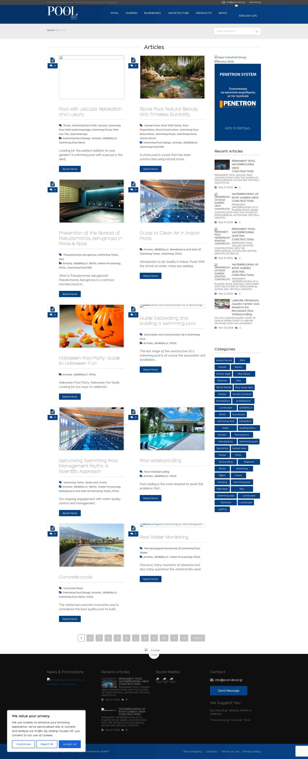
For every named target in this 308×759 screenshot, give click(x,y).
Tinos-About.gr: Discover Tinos (230, 720)
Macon (238, 367)
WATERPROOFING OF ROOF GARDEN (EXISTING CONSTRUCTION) (245, 269)
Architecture (178, 12)
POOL (115, 12)
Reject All (47, 744)
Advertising (255, 2)
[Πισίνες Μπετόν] (52, 528)
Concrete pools (75, 577)
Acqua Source (224, 360)
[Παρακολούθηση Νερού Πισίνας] (133, 528)
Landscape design (248, 496)
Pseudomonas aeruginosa (80, 254)
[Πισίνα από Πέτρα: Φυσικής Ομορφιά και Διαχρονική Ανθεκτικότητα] (133, 60)
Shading (222, 482)
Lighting (222, 509)
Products (204, 12)
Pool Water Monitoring (164, 537)
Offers (222, 475)
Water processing (109, 263)
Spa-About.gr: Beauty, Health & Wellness (230, 712)
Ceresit (222, 367)
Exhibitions (245, 421)
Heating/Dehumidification (249, 428)
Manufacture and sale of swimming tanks (85, 491)
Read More (70, 169)
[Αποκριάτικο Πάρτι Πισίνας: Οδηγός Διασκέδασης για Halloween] (52, 309)
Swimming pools (248, 441)
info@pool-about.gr (235, 2)
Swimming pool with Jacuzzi (89, 125)
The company (192, 751)
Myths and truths (96, 482)
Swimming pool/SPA (152, 147)
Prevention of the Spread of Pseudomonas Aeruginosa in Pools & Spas (90, 238)
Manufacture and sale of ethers (242, 436)
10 (164, 638)
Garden (131, 12)
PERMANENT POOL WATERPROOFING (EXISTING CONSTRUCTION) (243, 234)
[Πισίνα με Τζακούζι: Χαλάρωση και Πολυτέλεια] (52, 60)
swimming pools (165, 134)
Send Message (228, 690)
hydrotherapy (79, 134)
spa (61, 259)
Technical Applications (226, 503)
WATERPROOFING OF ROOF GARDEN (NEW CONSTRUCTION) (245, 197)
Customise (23, 744)
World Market (223, 387)
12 (184, 638)
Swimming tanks (108, 254)
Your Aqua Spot (244, 387)
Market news (239, 448)
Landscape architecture (225, 408)
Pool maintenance (241, 490)
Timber (222, 455)
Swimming (167, 253)
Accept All (69, 744)
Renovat (222, 380)
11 (174, 638)
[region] (46, 731)
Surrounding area (226, 463)
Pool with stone (171, 125)
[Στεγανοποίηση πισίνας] (133, 412)
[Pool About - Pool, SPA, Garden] (68, 13)
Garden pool (152, 125)
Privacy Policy (252, 751)
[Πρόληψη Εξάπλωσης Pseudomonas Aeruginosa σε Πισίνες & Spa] (52, 184)
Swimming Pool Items (72, 142)
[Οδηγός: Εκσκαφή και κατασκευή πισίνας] (133, 309)
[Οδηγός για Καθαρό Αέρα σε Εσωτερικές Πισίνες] (133, 184)
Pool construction (167, 129)
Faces (238, 475)
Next (197, 638)
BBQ (242, 360)
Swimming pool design (76, 138)
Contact (211, 751)
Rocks (222, 468)
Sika (238, 380)
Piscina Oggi (223, 374)
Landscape (245, 502)
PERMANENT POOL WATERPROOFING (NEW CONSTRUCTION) (243, 166)
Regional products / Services (249, 463)
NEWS (223, 12)
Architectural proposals (243, 402)
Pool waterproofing (160, 460)
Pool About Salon (244, 375)
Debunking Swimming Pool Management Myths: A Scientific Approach (88, 465)
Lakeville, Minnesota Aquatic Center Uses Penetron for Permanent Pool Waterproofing (246, 307)
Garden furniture (241, 394)
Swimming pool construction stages (242, 483)
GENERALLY (110, 138)
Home (50, 30)
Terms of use (230, 751)
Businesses (152, 12)
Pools (67, 125)
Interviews (222, 489)
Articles (96, 138)
